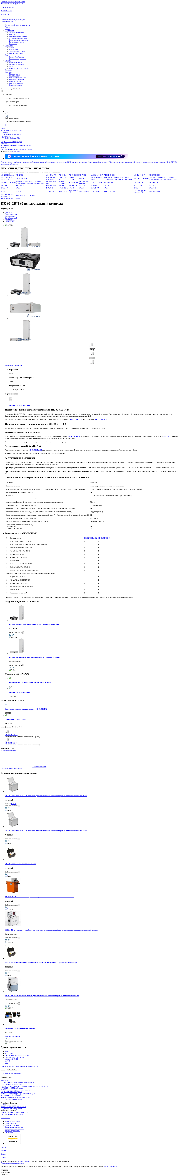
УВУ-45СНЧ (153, 182)
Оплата (11, 66)
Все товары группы (39, 767)
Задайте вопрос (19, 20)
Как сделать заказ (15, 62)
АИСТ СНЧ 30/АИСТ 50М (6, 178)
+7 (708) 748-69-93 (7, 145)
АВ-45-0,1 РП (51, 175)
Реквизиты (13, 44)
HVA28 (106, 186)
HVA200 (94, 186)
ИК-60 (81, 178)
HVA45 (81, 188)
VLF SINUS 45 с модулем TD (7, 195)
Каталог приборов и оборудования (17, 25)
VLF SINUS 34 (109, 191)
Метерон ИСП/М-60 (8, 182)
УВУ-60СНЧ (5, 186)
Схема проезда (20, 1066)
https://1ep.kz (26, 145)
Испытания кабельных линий (98, 162)
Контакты (8, 72)
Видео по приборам (16, 53)
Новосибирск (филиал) (17, 77)
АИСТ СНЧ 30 (154, 175)
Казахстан (4, 144)
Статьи (11, 47)
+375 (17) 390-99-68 (8, 149)
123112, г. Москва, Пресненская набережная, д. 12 (18, 1082)
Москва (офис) (14, 76)
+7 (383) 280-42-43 (7, 134)
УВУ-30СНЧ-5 (96, 182)
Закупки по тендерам (16, 64)
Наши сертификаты (12, 1125)
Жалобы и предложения (17, 59)
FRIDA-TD (73, 186)
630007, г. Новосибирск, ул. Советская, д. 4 (16, 1090)
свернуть (18, 198)
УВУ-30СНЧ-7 (109, 182)
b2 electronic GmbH (11, 1059)
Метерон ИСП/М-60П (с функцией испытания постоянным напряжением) (30, 182)
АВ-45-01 (62, 175)
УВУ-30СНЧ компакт (83, 182)
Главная (3, 162)
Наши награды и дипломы (18, 40)
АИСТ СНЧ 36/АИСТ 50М (51, 178)
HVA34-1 (49, 188)
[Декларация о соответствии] (10, 401)
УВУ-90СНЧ (20, 186)
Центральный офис (8, 7)
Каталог (4, 1147)
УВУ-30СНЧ (73, 182)
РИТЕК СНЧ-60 (61, 182)
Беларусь (4, 147)
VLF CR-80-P (96, 191)
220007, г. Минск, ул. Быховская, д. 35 (14, 1112)
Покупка (8, 61)
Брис (6, 1051)
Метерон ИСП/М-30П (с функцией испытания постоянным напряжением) (118, 178)
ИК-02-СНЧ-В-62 (104, 538)
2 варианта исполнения (13, 365)
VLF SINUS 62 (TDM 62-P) (25, 195)
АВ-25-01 (19, 175)
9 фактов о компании (16, 32)
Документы (9, 220)
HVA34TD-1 (63, 188)
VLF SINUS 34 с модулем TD (140, 191)
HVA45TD (95, 188)
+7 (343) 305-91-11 (7, 138)
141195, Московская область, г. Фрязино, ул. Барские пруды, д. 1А (24, 1086)
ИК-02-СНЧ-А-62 (90, 538)
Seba (6, 1063)
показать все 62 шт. (7, 198)
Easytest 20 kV (51, 186)
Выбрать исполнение (8, 751)
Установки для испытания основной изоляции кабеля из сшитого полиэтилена (137, 162)
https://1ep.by (27, 149)
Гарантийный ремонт (16, 57)
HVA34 (18, 188)
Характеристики (11, 214)
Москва (3, 129)
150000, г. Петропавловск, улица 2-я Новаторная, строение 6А (13, 1106)
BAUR (7, 1061)
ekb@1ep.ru (18, 138)
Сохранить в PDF (7, 768)
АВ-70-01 (82, 175)
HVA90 (3, 191)
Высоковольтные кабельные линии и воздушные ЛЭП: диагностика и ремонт (59, 162)
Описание (8, 212)
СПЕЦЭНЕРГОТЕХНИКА (14, 1057)
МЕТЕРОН (9, 1053)
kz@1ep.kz (18, 145)
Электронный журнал (17, 51)
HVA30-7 (4, 188)
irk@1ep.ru (18, 142)
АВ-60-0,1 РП (74, 175)
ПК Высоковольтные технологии (17, 1055)
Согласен (5, 1170)
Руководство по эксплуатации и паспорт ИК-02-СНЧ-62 (30, 682)
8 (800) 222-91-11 (32, 1066)
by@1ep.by (19, 149)
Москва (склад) (14, 74)
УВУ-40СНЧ (138, 182)
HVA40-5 (72, 188)
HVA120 (82, 186)
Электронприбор (23, 1161)
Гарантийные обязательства (19, 68)
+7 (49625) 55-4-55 (7, 1088)
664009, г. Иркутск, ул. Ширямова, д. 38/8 (15, 1097)
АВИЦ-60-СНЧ (139, 175)
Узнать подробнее (110, 1166)
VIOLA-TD (63, 191)
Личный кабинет (7, 21)
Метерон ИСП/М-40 (141, 178)
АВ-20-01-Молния (7, 175)
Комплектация (10, 216)
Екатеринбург (6, 136)
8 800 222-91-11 (6, 11)
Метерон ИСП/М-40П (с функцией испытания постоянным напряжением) (163, 178)
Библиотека (9, 46)
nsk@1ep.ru (18, 134)
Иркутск (4, 140)
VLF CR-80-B (84, 191)
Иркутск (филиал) (15, 81)
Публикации (13, 49)
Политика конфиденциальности (12, 1163)
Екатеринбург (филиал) (17, 79)
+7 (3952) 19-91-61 (7, 142)
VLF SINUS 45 (154, 191)
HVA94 (18, 191)
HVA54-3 (107, 188)
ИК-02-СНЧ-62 (71, 178)
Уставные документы (16, 42)
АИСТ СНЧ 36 (21, 178)
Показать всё (9, 221)
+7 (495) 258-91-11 (7, 130)
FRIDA (61, 186)
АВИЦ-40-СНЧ (109, 175)
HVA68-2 (152, 188)
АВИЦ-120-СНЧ (97, 175)
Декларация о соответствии (19, 405)
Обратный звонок (7, 20)
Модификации (11, 218)
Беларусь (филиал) (15, 85)
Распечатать (18, 768)
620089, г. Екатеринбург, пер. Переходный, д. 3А (18, 1094)
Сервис (7, 55)
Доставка (8, 70)
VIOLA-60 (50, 191)
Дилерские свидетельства (18, 36)
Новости (12, 34)
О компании (9, 31)
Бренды (7, 29)
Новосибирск (5, 132)
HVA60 (136, 188)
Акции (7, 27)
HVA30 (151, 186)
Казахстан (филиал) (16, 83)
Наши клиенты (10, 1123)
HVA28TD (138, 186)
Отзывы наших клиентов (18, 38)
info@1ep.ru (5, 14)
